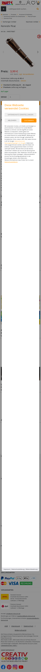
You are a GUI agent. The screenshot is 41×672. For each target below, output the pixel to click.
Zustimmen (29, 120)
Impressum (7, 569)
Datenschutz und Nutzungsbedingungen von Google (15, 142)
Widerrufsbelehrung (31, 569)
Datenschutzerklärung (18, 569)
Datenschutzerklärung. (11, 162)
